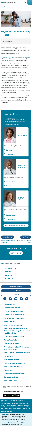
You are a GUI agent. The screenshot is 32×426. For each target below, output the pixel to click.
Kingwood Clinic (10, 215)
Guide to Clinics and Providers (14, 315)
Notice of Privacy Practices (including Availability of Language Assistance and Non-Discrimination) (17, 331)
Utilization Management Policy (14, 373)
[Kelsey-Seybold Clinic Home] (9, 2)
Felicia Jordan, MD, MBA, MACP (22, 134)
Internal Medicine (11, 118)
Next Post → (25, 237)
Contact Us (16, 294)
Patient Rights (8, 356)
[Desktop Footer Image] (11, 264)
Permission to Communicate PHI (14, 363)
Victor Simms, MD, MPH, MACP (22, 166)
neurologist (27, 57)
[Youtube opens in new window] (16, 298)
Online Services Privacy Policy (14, 336)
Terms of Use (8, 370)
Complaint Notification (11, 377)
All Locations (9, 154)
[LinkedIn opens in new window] (21, 298)
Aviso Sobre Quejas (10, 380)
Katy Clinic (9, 150)
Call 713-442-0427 (16, 253)
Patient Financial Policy (11, 340)
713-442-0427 (16, 290)
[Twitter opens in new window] (10, 298)
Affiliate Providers (10, 304)
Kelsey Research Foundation (13, 325)
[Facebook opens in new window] (5, 298)
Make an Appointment (16, 286)
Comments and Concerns (12, 308)
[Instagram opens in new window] (27, 298)
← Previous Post (7, 237)
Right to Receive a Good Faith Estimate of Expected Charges (16, 348)
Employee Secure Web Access (13, 311)
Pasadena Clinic (10, 182)
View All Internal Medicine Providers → (15, 226)
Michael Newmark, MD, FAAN (8, 57)
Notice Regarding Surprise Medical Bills (17, 352)
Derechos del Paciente (11, 343)
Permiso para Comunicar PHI (13, 366)
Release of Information (11, 360)
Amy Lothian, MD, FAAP (21, 198)
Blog (4, 6)
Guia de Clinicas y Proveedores (14, 318)
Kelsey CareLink (9, 321)
